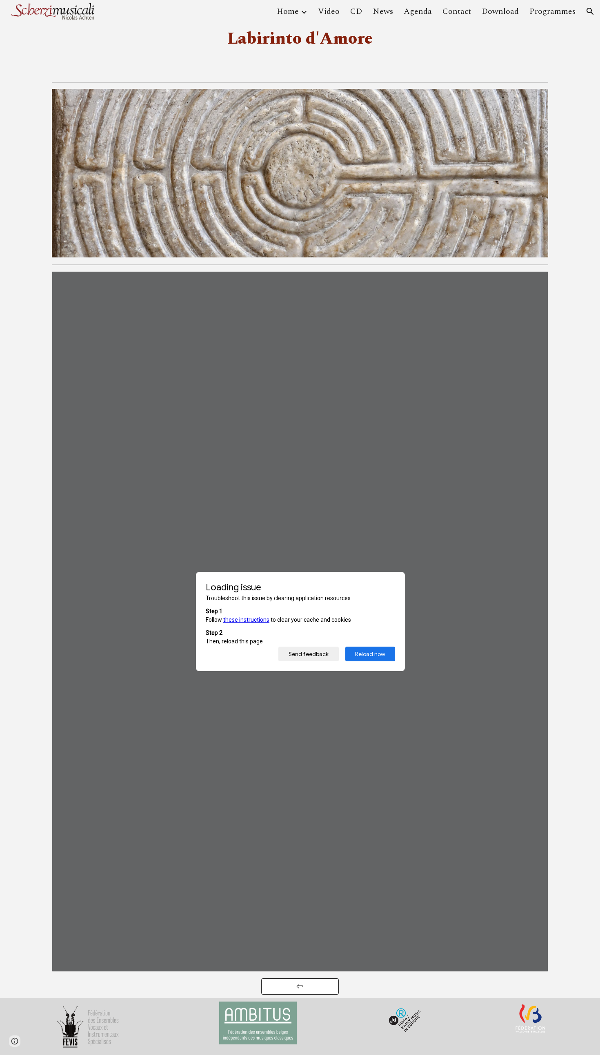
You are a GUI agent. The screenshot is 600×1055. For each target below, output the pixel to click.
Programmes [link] (552, 11)
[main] (300, 39)
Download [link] (500, 11)
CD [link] (356, 11)
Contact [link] (456, 11)
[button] (590, 11)
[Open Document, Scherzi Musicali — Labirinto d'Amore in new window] (532, 282)
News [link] (383, 11)
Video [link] (329, 11)
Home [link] (288, 11)
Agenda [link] (418, 11)
